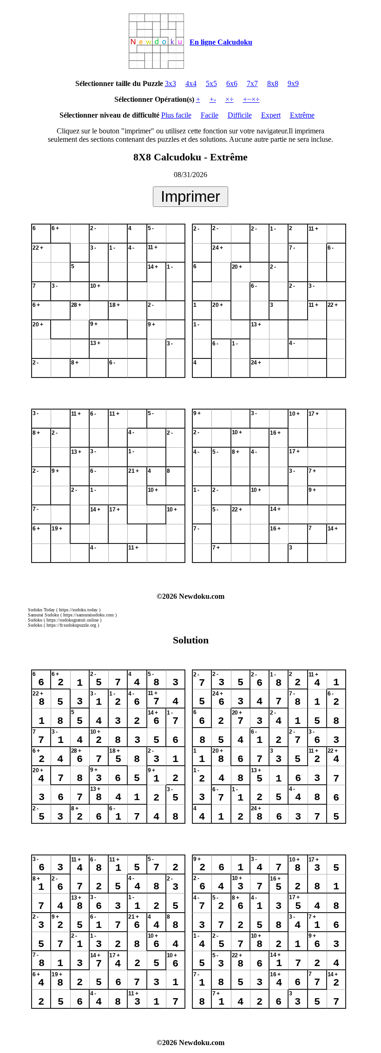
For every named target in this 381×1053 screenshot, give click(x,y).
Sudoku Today (41, 609)
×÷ (229, 99)
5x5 (211, 83)
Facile (209, 115)
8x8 (272, 83)
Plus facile (176, 115)
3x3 (170, 83)
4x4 (191, 83)
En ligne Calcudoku (221, 42)
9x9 (293, 83)
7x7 (252, 83)
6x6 (231, 83)
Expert (271, 115)
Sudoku (35, 620)
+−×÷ (251, 99)
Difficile (240, 115)
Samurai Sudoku (43, 614)
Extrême (302, 115)
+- (213, 99)
